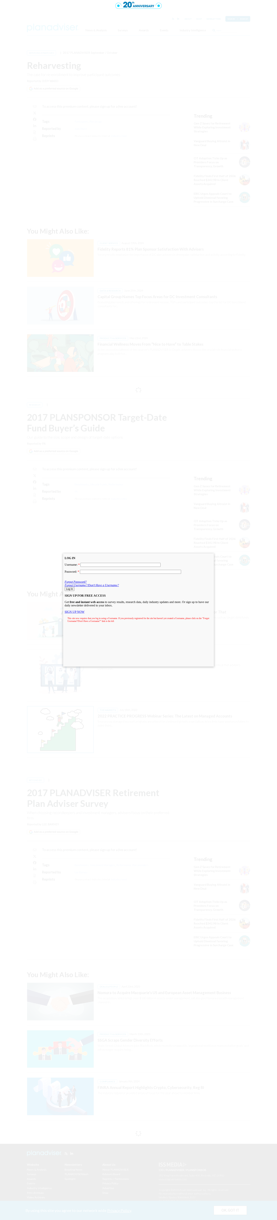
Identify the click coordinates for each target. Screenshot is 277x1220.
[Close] (213, 553)
